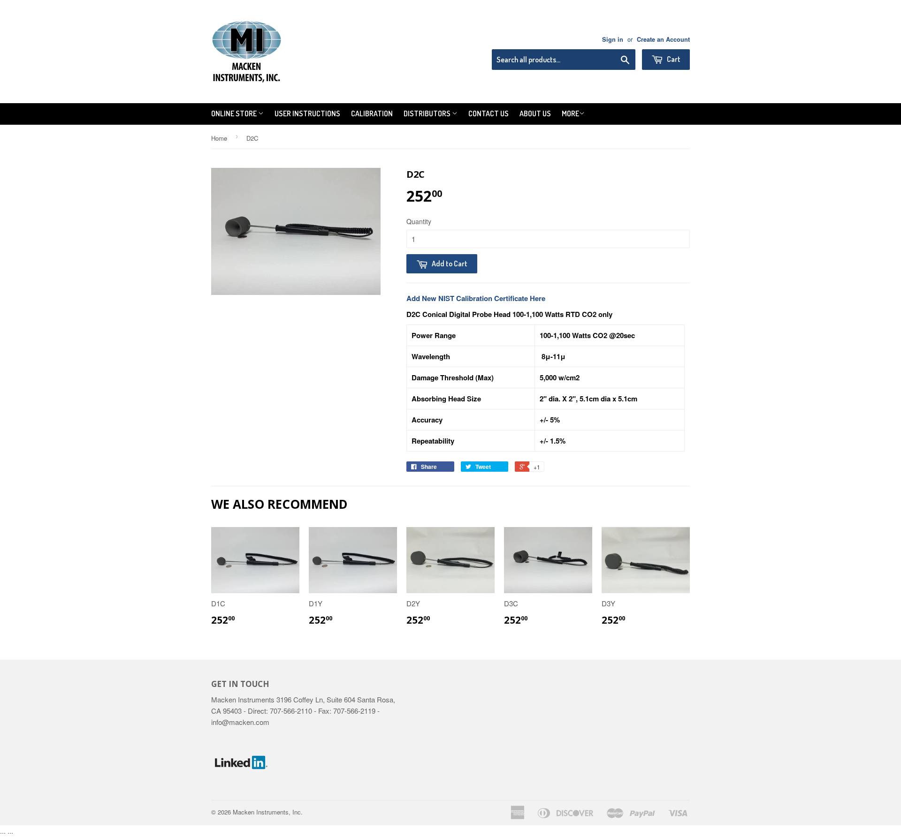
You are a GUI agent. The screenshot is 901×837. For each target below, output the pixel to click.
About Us (535, 113)
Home (219, 138)
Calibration (372, 113)
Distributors (428, 113)
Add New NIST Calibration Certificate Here (475, 298)
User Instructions (307, 113)
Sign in (612, 39)
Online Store (234, 113)
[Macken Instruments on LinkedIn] (241, 789)
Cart (672, 59)
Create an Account (663, 39)
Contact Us (488, 113)
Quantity (418, 221)
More (570, 113)
